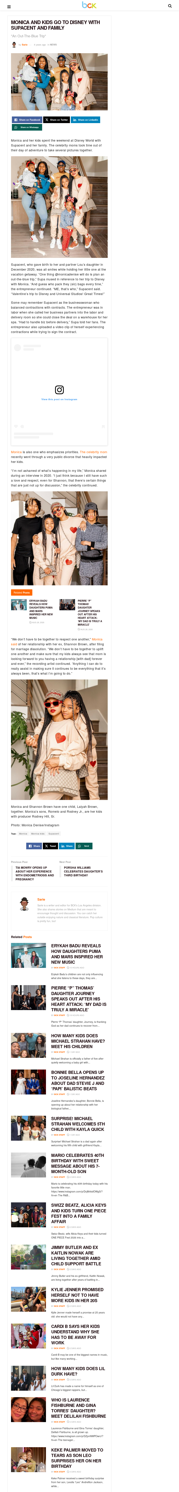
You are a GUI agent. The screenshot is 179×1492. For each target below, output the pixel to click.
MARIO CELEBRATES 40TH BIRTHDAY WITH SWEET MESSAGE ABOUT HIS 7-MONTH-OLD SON (77, 1163)
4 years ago (40, 44)
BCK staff (59, 967)
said (14, 644)
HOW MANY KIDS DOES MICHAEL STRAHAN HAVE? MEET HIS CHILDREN (78, 1041)
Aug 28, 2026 (38, 622)
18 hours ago (76, 1015)
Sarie (24, 44)
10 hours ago (76, 967)
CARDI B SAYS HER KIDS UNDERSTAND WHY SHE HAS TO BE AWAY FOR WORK (75, 1334)
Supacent (54, 833)
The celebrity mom (93, 452)
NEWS (53, 44)
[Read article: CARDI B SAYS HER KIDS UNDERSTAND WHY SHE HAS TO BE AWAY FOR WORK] (28, 1336)
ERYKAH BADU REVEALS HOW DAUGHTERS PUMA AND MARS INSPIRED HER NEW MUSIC (77, 954)
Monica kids (38, 833)
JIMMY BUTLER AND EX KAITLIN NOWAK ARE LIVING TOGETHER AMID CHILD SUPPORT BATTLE (76, 1255)
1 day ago (74, 1052)
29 (105, 44)
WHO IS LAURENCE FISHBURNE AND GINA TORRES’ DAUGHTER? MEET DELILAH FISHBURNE (78, 1408)
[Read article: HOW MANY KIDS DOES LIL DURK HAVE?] (28, 1378)
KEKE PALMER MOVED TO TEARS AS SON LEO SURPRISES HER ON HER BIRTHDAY (77, 1458)
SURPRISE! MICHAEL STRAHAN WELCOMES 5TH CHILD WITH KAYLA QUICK (78, 1123)
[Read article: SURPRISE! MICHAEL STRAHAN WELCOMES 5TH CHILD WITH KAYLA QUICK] (28, 1128)
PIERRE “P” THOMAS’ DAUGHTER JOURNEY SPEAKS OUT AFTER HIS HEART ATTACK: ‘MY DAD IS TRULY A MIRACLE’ (90, 612)
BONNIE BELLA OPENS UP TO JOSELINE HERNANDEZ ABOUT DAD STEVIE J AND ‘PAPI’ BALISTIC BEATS (78, 1080)
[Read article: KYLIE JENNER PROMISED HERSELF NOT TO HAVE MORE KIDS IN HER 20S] (28, 1299)
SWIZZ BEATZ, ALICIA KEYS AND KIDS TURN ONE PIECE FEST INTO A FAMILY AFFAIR (78, 1213)
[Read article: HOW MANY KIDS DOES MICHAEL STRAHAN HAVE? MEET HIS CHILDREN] (28, 1045)
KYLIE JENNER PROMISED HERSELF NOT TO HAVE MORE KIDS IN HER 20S (77, 1294)
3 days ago (75, 1471)
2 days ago (75, 1177)
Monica (16, 452)
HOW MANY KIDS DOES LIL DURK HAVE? (78, 1371)
